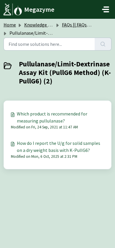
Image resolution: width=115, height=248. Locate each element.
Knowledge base (40, 25)
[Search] (103, 44)
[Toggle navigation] (105, 9)
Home (10, 25)
